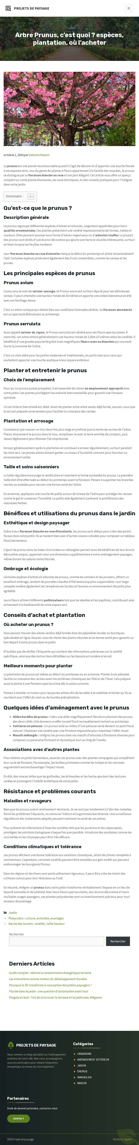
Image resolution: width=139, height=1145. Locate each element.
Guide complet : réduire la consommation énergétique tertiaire (50, 973)
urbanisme (84, 1053)
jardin (81, 1065)
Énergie (82, 1071)
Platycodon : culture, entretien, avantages (36, 918)
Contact (18, 1118)
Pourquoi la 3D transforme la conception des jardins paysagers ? (50, 985)
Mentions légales (122, 1139)
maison (82, 1083)
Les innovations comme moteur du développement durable (48, 979)
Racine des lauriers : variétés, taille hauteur (37, 924)
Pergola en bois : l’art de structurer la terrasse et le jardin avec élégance (55, 997)
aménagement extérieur (93, 1059)
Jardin (13, 913)
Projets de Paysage (31, 8)
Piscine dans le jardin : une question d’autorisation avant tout (48, 991)
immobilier (84, 1077)
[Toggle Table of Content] (29, 197)
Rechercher (16, 934)
